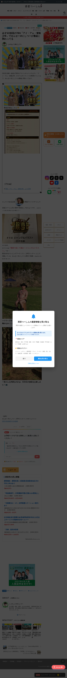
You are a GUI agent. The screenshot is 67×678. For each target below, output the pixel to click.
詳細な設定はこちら (33, 363)
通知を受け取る (43, 358)
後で (24, 358)
